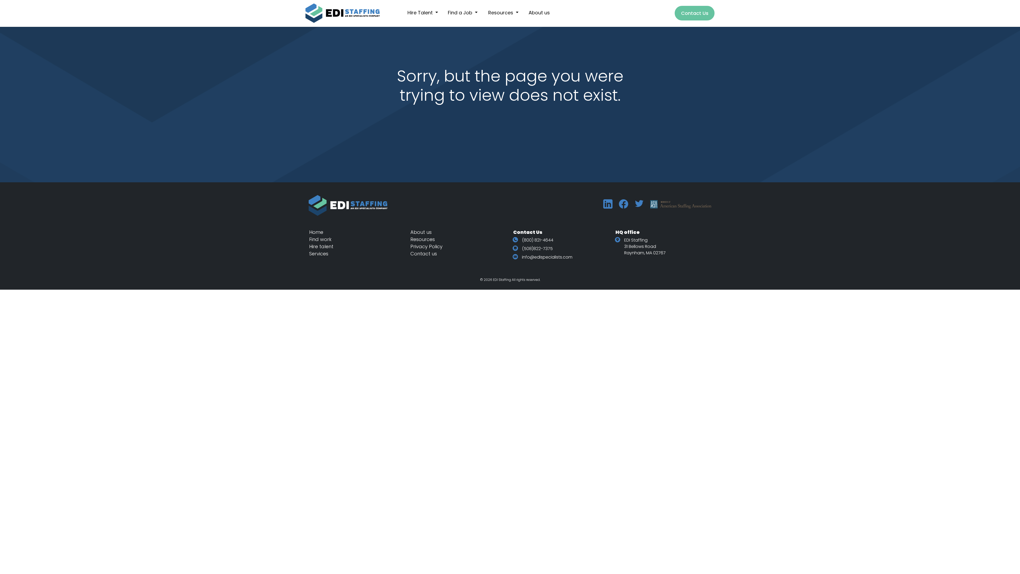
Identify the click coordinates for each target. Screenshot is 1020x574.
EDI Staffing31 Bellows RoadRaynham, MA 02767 (645, 246)
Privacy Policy (426, 246)
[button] (425, 12)
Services (318, 253)
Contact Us (694, 13)
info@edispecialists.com (547, 257)
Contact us (423, 253)
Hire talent (321, 246)
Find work (320, 239)
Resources (422, 239)
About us (421, 232)
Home (316, 232)
